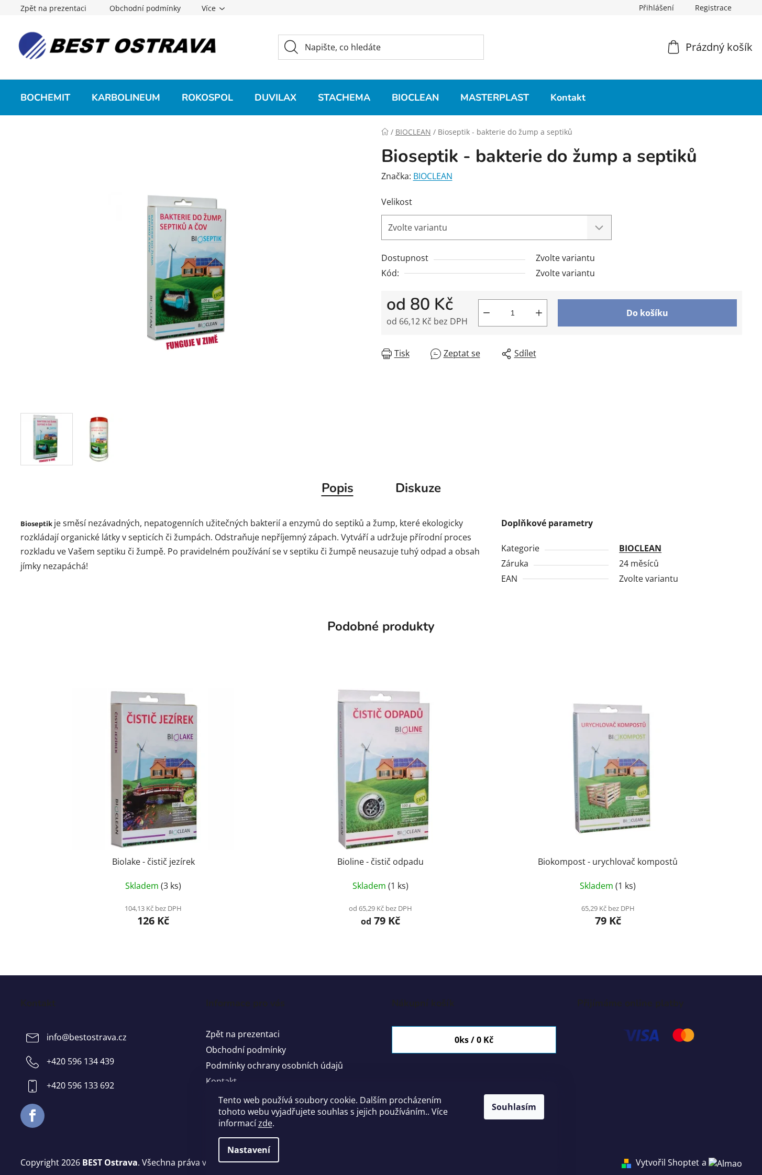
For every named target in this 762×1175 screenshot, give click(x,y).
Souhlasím (514, 1107)
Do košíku (647, 313)
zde (265, 1123)
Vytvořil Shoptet (667, 1162)
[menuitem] (45, 97)
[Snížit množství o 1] (486, 313)
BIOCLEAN (432, 176)
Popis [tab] (338, 488)
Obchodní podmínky (145, 8)
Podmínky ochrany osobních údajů (274, 1065)
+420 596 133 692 (80, 1085)
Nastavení (248, 1150)
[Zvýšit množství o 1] (539, 313)
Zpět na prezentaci (53, 8)
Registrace (713, 8)
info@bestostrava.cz (87, 1037)
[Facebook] (32, 1116)
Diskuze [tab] (418, 488)
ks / (474, 1040)
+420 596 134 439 (80, 1061)
